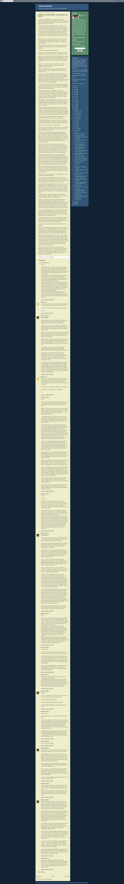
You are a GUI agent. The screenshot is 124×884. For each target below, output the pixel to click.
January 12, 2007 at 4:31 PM (47, 313)
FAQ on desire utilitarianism (79, 83)
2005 (75, 203)
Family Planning (78, 194)
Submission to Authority (79, 135)
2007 (75, 109)
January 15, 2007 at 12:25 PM (47, 530)
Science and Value (78, 174)
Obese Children (78, 185)
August (76, 118)
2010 (75, 104)
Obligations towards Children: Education (56, 132)
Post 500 (76, 131)
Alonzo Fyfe (43, 315)
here (66, 386)
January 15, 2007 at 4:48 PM (47, 611)
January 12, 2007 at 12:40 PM (47, 299)
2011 (75, 103)
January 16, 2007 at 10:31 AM (47, 672)
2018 (75, 91)
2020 (75, 87)
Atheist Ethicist (45, 6)
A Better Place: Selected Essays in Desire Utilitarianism (79, 66)
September (77, 116)
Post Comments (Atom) (47, 879)
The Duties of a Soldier (79, 156)
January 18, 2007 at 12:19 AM (47, 738)
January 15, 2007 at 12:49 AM (47, 491)
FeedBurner (82, 51)
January (76, 130)
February (77, 128)
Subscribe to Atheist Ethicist (78, 41)
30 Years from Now (78, 197)
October (76, 114)
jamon (42, 302)
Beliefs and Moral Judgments (81, 159)
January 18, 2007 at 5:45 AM (47, 781)
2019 (75, 89)
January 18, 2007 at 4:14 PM (47, 869)
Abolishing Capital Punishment (81, 196)
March (76, 126)
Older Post (67, 876)
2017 (75, 92)
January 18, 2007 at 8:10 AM (47, 855)
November (77, 113)
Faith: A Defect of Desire (80, 142)
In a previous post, (76, 69)
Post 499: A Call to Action (80, 133)
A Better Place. (75, 57)
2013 (75, 99)
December (77, 111)
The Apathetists (78, 199)
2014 (75, 97)
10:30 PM (51, 257)
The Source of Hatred (79, 161)
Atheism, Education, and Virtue (81, 172)
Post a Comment (41, 871)
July (76, 119)
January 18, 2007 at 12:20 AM (47, 745)
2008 (75, 108)
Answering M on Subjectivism (81, 192)
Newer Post (38, 876)
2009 (75, 106)
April (76, 125)
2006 (75, 202)
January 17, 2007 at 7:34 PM (47, 708)
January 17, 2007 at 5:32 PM (47, 688)
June (76, 121)
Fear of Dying (77, 163)
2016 (75, 94)
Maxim (42, 376)
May (76, 123)
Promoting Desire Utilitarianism (81, 158)
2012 (75, 101)
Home (53, 876)
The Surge (77, 165)
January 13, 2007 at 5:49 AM (47, 374)
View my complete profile (79, 37)
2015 (75, 96)
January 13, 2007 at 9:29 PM (47, 394)
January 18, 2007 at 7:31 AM (47, 797)
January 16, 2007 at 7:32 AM (47, 645)
